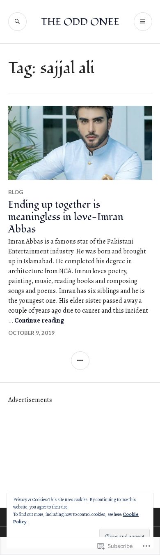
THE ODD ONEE (80, 22)
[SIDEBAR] (80, 360)
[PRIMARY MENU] (143, 21)
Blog (15, 192)
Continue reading (39, 320)
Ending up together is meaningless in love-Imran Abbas (65, 216)
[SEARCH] (17, 21)
